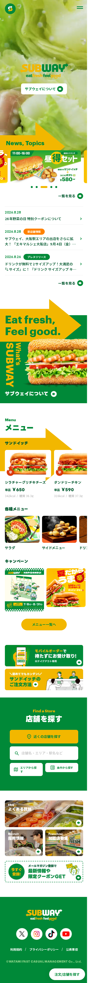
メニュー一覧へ (42, 615)
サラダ (10, 538)
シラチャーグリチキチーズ (25, 473)
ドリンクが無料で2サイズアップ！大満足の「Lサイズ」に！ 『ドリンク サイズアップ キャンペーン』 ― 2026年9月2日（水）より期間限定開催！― (39, 265)
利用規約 (14, 934)
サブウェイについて (38, 85)
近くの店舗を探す (45, 725)
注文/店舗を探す (63, 974)
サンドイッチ (16, 433)
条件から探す (62, 756)
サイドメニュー (53, 538)
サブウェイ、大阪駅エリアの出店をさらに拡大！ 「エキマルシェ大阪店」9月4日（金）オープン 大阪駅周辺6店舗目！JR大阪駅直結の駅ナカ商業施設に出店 (39, 240)
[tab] (30, 180)
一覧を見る (63, 189)
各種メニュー (16, 500)
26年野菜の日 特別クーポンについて (33, 212)
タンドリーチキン (67, 473)
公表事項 (70, 934)
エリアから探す (28, 758)
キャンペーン (16, 552)
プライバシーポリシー (42, 934)
